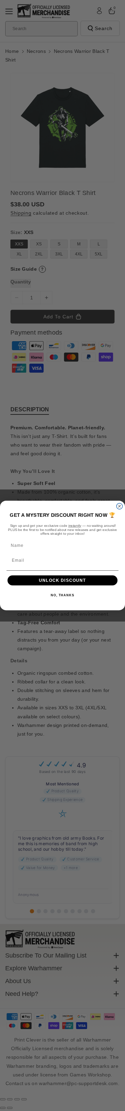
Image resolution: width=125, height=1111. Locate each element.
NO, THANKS (62, 595)
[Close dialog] (120, 506)
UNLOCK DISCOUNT (62, 580)
